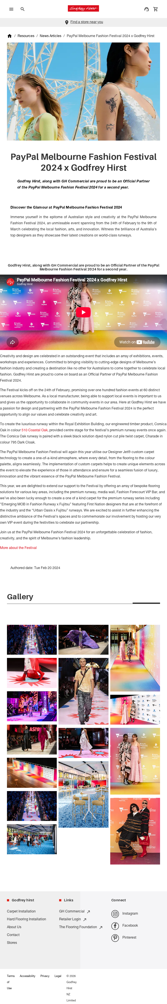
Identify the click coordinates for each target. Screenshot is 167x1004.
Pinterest (129, 938)
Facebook (130, 926)
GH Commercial (72, 912)
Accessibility (27, 976)
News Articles (50, 36)
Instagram (130, 914)
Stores (12, 943)
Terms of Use (11, 982)
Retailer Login (70, 919)
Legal (58, 976)
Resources (26, 36)
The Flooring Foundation (78, 927)
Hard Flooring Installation (26, 919)
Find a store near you (86, 22)
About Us (14, 927)
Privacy (44, 976)
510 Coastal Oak (35, 430)
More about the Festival (18, 548)
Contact (13, 935)
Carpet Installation (21, 912)
